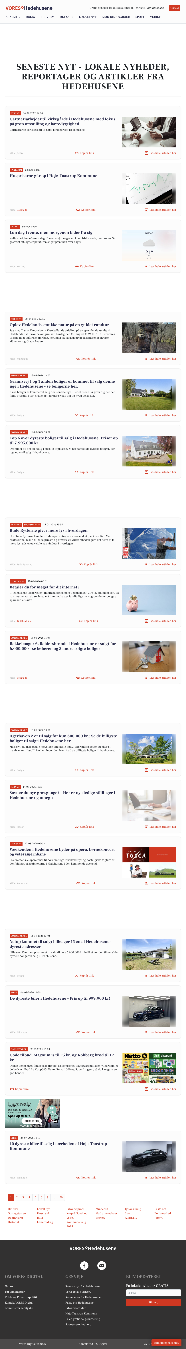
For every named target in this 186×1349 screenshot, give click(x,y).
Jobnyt (158, 1218)
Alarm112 (13, 17)
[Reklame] (32, 1113)
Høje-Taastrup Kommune (81, 1313)
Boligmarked (162, 1213)
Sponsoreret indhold (78, 1324)
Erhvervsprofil (75, 1209)
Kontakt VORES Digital (19, 1302)
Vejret (155, 17)
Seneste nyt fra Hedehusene (82, 1286)
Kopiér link (87, 153)
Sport (140, 17)
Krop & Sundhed (76, 1213)
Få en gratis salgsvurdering (82, 1319)
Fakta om (160, 1209)
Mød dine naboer (116, 17)
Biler (40, 1218)
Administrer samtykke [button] (19, 1308)
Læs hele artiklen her (162, 153)
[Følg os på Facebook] (84, 1265)
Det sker (66, 17)
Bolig (30, 17)
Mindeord (102, 1209)
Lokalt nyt (87, 17)
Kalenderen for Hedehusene (83, 1297)
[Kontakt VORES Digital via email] (101, 1265)
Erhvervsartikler (75, 1308)
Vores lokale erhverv (78, 1292)
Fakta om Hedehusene (79, 1302)
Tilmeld (174, 8)
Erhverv (47, 17)
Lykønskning (133, 1209)
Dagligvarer (15, 1218)
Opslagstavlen (17, 1213)
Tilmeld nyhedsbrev (166, 1343)
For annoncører (15, 1292)
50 (61, 1197)
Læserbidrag (45, 1222)
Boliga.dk (22, 210)
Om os (9, 1286)
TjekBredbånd (24, 621)
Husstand (43, 1213)
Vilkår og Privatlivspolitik (21, 1297)
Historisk (13, 1222)
